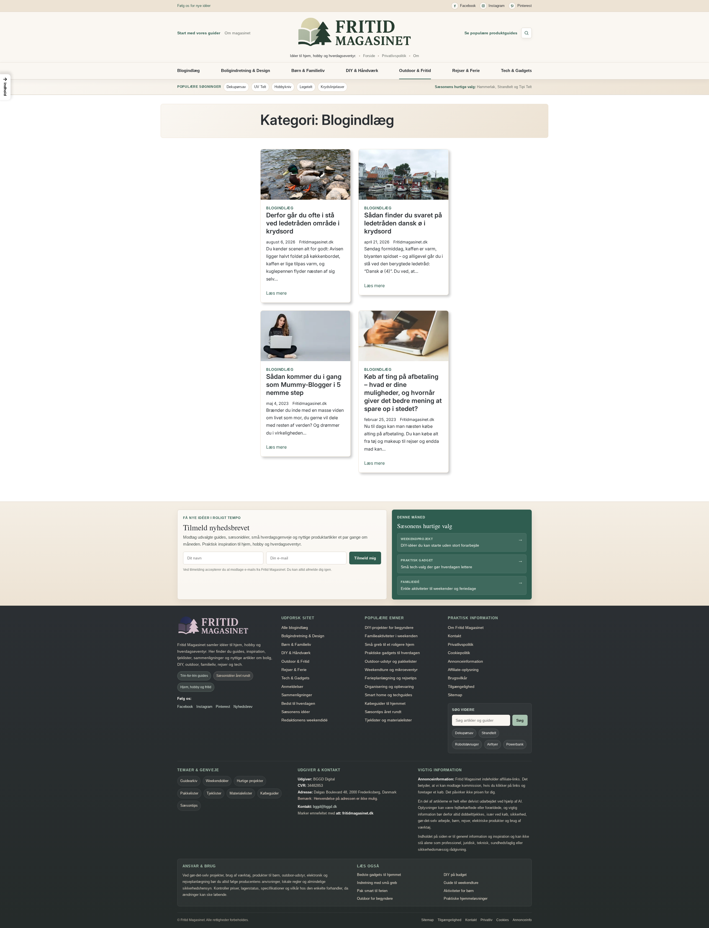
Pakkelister (189, 793)
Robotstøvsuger (467, 744)
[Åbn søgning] (526, 33)
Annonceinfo (522, 920)
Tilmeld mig (365, 558)
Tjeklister (214, 793)
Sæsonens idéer (295, 712)
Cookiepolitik (459, 653)
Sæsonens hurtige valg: (455, 87)
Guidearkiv (188, 781)
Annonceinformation (465, 661)
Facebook (185, 707)
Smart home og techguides (388, 695)
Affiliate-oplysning (463, 669)
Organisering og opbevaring (389, 686)
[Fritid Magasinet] (354, 32)
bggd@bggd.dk (325, 806)
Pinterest (223, 707)
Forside (369, 56)
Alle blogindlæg (294, 627)
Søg (520, 720)
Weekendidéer (217, 781)
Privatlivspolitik (394, 56)
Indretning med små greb (377, 883)
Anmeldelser (292, 686)
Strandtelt (489, 733)
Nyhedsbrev (243, 707)
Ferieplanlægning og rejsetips (391, 678)
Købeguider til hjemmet (385, 703)
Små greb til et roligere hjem (389, 644)
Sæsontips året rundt (383, 712)
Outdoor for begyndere (375, 898)
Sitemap (455, 695)
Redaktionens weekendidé (304, 720)
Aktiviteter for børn (459, 891)
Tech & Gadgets (516, 70)
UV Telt (260, 87)
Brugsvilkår (457, 678)
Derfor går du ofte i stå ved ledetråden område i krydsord (303, 223)
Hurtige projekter (250, 781)
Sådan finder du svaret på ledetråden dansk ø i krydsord (403, 223)
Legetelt (306, 87)
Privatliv (486, 920)
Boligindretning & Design (245, 70)
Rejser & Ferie (466, 70)
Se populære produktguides (490, 33)
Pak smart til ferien (372, 891)
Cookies (502, 920)
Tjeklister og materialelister (388, 720)
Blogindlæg (188, 70)
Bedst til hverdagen (298, 703)
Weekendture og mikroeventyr (391, 669)
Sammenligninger (296, 695)
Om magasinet (237, 33)
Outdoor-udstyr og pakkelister (391, 661)
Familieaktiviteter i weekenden (391, 636)
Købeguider (269, 793)
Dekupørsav (236, 87)
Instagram (204, 707)
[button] (5, 87)
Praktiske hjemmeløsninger (465, 898)
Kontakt (454, 636)
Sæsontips (189, 805)
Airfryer (492, 744)
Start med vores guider (198, 33)
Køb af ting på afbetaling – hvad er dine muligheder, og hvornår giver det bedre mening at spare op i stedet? (403, 393)
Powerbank (514, 744)
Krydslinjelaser (332, 87)
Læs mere (276, 293)
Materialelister (241, 793)
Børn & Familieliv (308, 70)
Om (416, 56)
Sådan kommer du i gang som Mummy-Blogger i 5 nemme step (303, 385)
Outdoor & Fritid (415, 70)
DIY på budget (455, 875)
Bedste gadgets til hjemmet (379, 875)
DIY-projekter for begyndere (389, 627)
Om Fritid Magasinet (466, 627)
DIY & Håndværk (362, 70)
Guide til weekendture (461, 883)
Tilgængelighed (461, 686)
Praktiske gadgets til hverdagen (392, 653)
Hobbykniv (282, 87)
